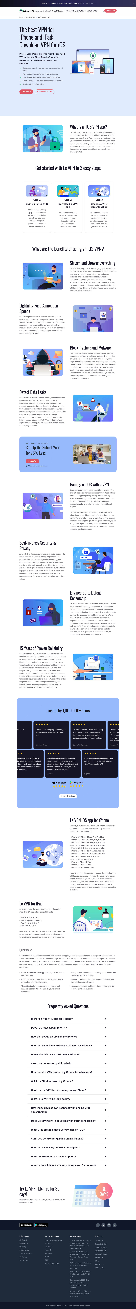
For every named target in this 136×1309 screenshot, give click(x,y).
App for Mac (99, 1257)
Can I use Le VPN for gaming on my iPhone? (57, 1138)
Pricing (45, 10)
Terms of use (23, 1260)
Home (21, 17)
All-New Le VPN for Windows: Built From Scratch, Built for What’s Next (80, 1293)
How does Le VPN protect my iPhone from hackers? (61, 1072)
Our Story (22, 1247)
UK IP (47, 1257)
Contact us (23, 1257)
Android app (99, 1264)
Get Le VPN (110, 10)
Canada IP (48, 1246)
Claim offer (32, 461)
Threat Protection (101, 1247)
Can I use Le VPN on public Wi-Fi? (51, 1063)
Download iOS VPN (44, 92)
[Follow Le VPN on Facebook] (98, 1225)
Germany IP (49, 1253)
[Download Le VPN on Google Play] (77, 784)
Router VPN (99, 1268)
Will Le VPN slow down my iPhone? (52, 1081)
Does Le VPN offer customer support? (53, 1156)
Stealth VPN (99, 1240)
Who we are (23, 1243)
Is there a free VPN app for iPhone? (52, 1018)
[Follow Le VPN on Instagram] (109, 1225)
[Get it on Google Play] (41, 1225)
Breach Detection (101, 1244)
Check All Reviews (68, 796)
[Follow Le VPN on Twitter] (103, 1225)
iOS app (97, 1261)
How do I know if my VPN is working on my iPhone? (61, 1045)
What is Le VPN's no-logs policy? (50, 1099)
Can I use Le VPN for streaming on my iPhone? (59, 1090)
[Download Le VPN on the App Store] (59, 784)
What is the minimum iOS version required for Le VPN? (63, 1165)
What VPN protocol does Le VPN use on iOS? (58, 1129)
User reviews (24, 1250)
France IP (48, 1250)
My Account (92, 10)
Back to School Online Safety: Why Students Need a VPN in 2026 (80, 1274)
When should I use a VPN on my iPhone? (55, 1054)
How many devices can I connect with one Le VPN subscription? (60, 1109)
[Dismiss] (134, 3)
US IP (47, 1260)
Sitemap (87, 1305)
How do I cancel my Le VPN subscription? (56, 1147)
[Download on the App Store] (26, 1225)
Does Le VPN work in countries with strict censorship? (63, 1120)
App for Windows (101, 1254)
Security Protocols (25, 1253)
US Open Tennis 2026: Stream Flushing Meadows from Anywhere (80, 1265)
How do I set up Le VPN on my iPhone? (54, 1036)
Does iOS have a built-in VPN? (49, 1027)
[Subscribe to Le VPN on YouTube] (115, 1225)
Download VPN (30, 17)
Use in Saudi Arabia (52, 1263)
